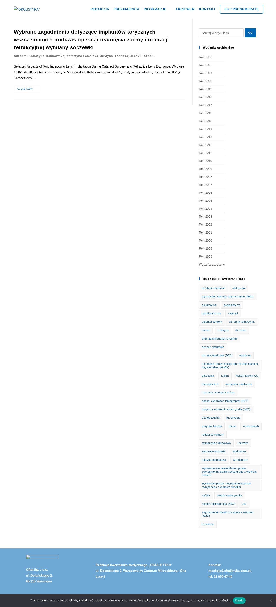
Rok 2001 (205, 232)
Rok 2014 (205, 129)
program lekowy (212, 426)
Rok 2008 (205, 176)
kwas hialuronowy (247, 375)
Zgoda (239, 600)
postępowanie (211, 417)
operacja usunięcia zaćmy (218, 392)
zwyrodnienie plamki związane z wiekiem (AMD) (227, 514)
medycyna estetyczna (238, 384)
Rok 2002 (205, 224)
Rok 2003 (205, 216)
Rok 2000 (205, 240)
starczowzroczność (214, 451)
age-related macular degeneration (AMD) (227, 296)
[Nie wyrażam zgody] (270, 600)
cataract (233, 313)
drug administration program (219, 338)
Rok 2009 (205, 168)
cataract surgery (212, 321)
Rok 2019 (205, 89)
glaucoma (208, 375)
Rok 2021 (205, 73)
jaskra (225, 375)
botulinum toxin (211, 313)
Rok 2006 (205, 192)
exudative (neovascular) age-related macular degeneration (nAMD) (230, 365)
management (210, 384)
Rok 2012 (205, 144)
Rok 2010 (205, 160)
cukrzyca (223, 330)
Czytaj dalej (28, 87)
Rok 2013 (205, 136)
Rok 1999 (205, 248)
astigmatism (209, 305)
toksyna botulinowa (214, 459)
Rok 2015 (205, 121)
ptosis (232, 426)
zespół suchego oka (229, 495)
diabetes (240, 330)
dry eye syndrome (213, 347)
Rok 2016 (205, 113)
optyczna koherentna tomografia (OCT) (226, 409)
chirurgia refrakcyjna (242, 321)
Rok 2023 (205, 57)
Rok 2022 (205, 65)
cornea (206, 330)
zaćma (206, 495)
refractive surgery (213, 434)
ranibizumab (251, 426)
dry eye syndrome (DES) (217, 355)
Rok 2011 (205, 152)
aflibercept (239, 288)
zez (244, 503)
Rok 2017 (205, 105)
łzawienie (208, 524)
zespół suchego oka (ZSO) (218, 503)
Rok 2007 (205, 184)
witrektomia (240, 459)
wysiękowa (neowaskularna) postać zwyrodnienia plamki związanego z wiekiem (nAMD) (229, 472)
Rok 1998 (205, 256)
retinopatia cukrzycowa (216, 443)
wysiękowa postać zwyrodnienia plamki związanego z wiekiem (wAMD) (226, 485)
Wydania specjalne (212, 264)
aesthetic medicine (213, 288)
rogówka (243, 443)
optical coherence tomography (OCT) (225, 401)
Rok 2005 (205, 200)
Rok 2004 (205, 208)
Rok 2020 (205, 81)
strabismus (239, 451)
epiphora (245, 355)
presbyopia (233, 417)
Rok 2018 (205, 97)
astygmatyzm (232, 305)
